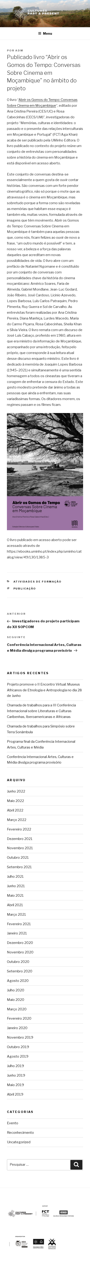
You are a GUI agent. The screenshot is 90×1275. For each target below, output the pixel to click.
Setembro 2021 (19, 867)
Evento (12, 1123)
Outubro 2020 (18, 962)
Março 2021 (16, 914)
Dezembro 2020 (20, 943)
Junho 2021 (16, 886)
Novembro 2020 (20, 952)
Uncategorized (18, 1142)
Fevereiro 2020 (19, 1018)
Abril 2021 (15, 905)
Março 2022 (16, 820)
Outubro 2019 (18, 1047)
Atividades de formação (37, 581)
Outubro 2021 (18, 857)
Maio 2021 (15, 895)
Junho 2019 (16, 1075)
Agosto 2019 (17, 1056)
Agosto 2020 (18, 981)
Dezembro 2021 (20, 839)
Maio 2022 (15, 801)
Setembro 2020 (19, 971)
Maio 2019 (15, 1085)
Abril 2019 (15, 1094)
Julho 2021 (15, 876)
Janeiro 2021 (17, 933)
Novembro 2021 (20, 848)
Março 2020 (17, 1009)
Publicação (24, 588)
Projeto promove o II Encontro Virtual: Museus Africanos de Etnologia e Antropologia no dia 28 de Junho (44, 690)
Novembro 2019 (20, 1037)
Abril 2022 (15, 810)
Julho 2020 (15, 990)
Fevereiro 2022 (19, 829)
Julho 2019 (15, 1066)
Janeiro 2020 (17, 1028)
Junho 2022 (16, 791)
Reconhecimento (20, 1133)
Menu (47, 33)
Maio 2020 (15, 1000)
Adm (19, 50)
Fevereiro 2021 (19, 924)
